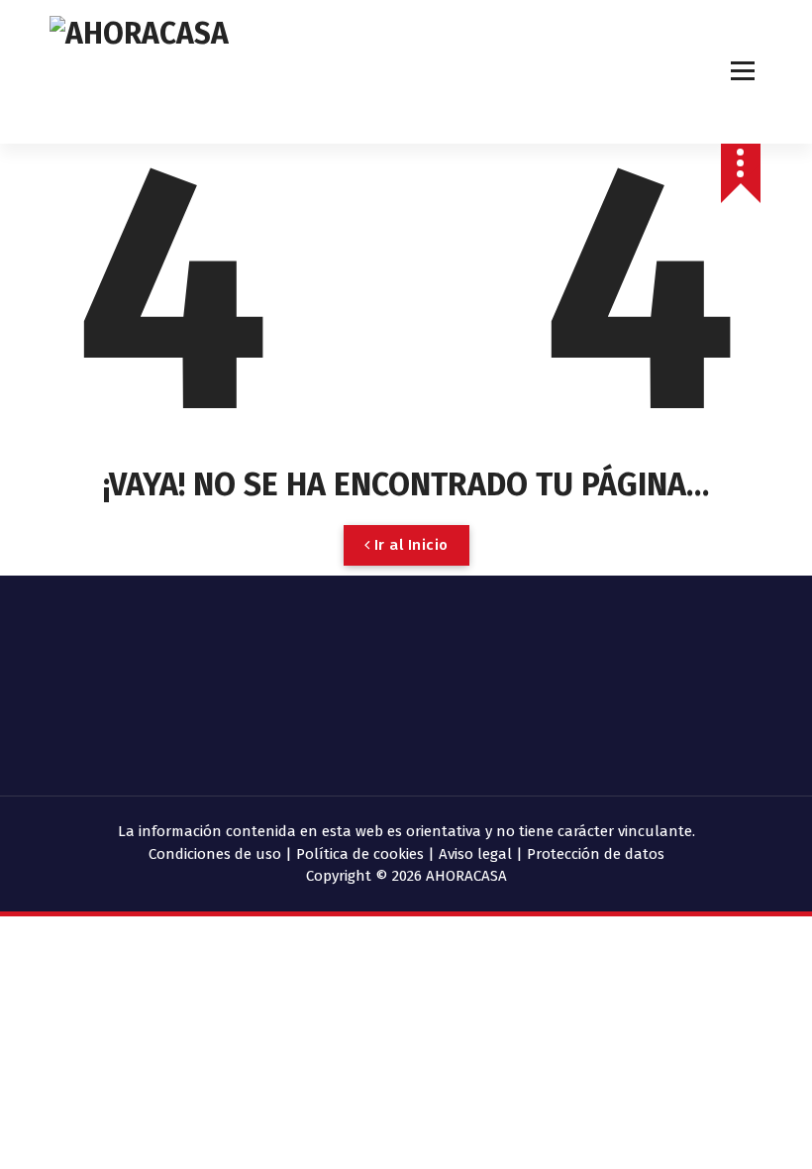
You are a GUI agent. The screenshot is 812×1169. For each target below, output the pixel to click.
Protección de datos (595, 854)
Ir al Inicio (409, 545)
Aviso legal (475, 854)
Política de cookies (360, 854)
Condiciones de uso (215, 854)
